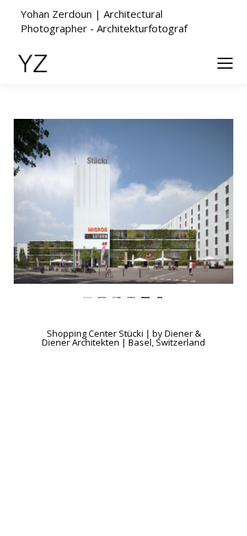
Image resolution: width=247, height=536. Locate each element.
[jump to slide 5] (145, 296)
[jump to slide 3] (116, 296)
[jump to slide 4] (130, 296)
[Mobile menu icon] (225, 63)
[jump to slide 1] (87, 296)
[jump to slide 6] (159, 296)
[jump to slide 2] (101, 296)
